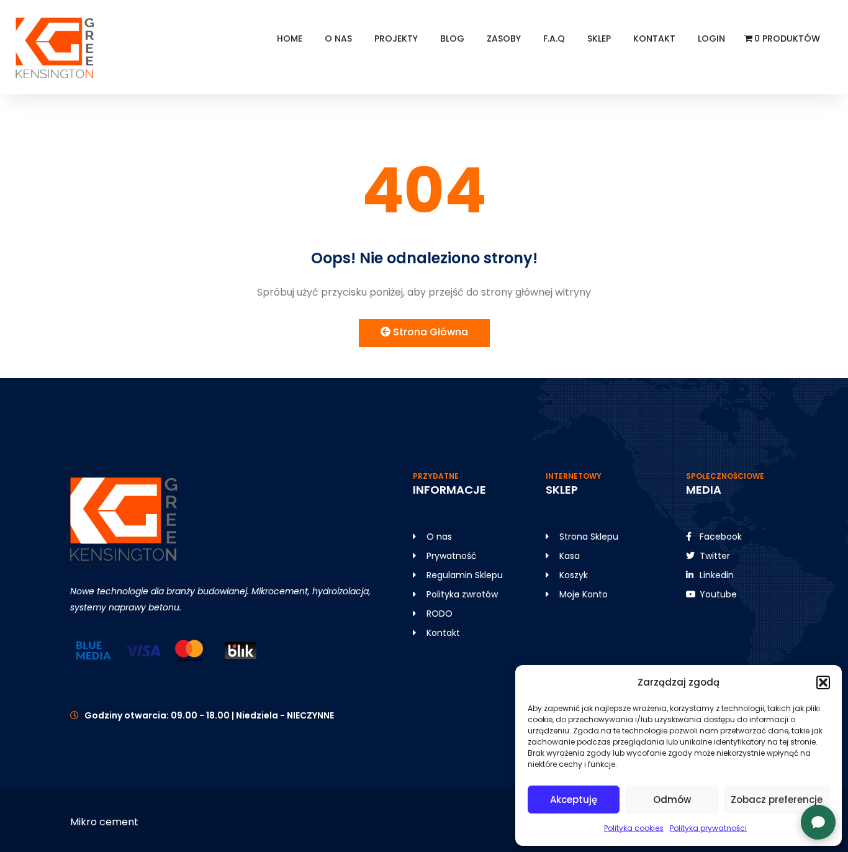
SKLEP (599, 38)
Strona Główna (429, 332)
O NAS (338, 38)
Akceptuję (573, 799)
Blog (452, 38)
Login (711, 38)
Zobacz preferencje (777, 799)
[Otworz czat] (818, 822)
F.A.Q (554, 38)
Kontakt (654, 38)
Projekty (396, 38)
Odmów (672, 799)
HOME (289, 38)
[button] (823, 682)
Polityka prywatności (708, 828)
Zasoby (504, 38)
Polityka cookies (634, 828)
